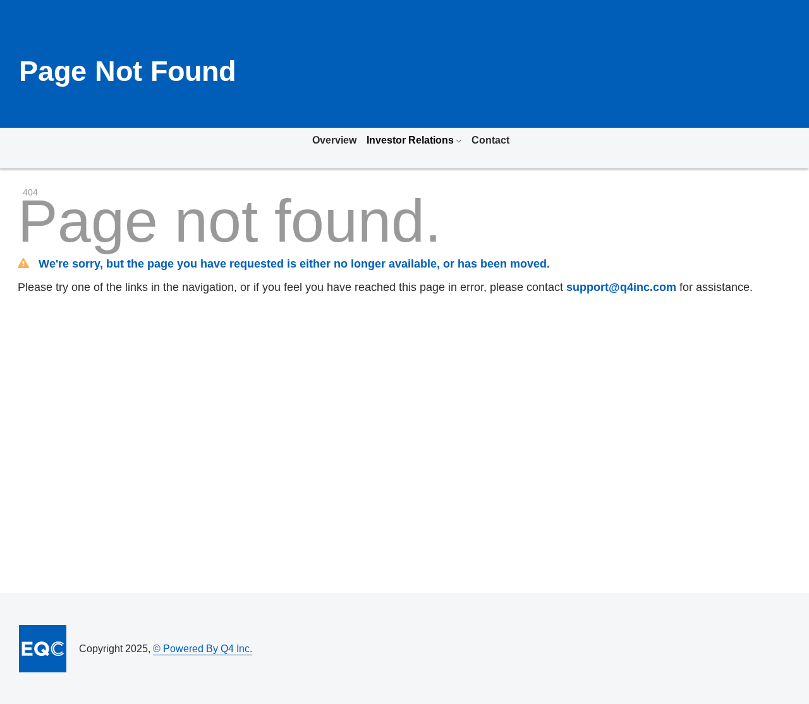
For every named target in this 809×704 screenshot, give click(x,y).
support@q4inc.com (621, 287)
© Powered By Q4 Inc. (202, 648)
